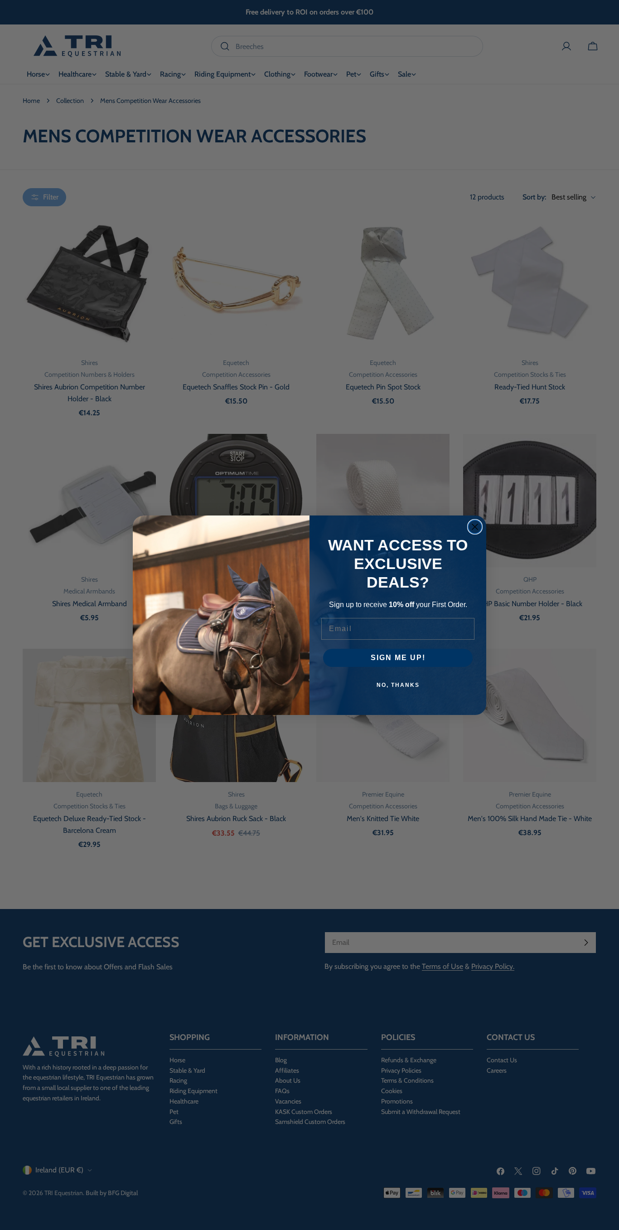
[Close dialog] (475, 527)
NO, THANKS (398, 685)
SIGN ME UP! (398, 657)
